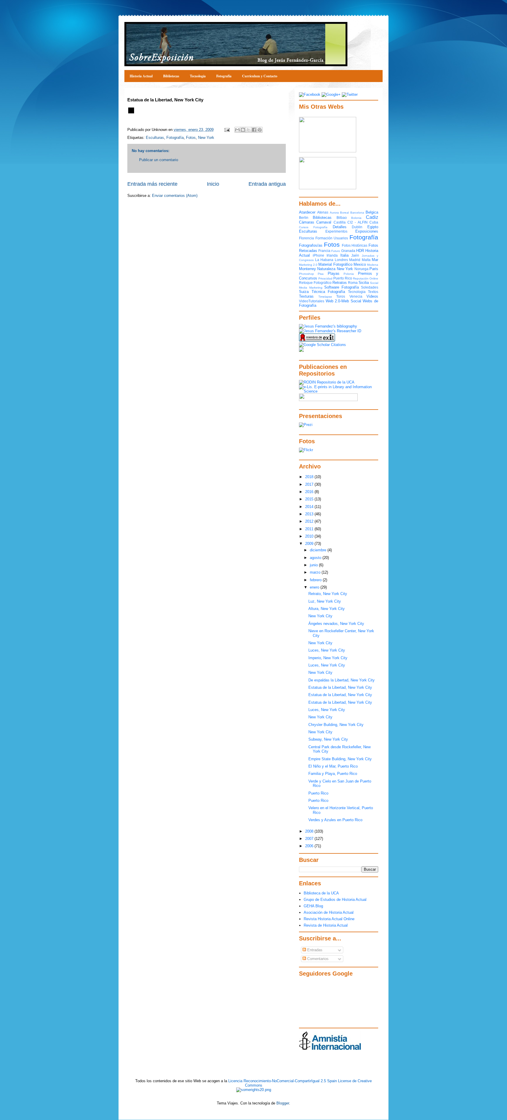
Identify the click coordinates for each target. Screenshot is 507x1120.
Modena (372, 264)
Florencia (306, 238)
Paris (373, 269)
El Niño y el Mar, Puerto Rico (333, 766)
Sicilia (364, 282)
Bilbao (342, 217)
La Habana (324, 260)
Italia (344, 255)
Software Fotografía (341, 287)
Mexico (360, 264)
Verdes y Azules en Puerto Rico (335, 820)
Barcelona (357, 212)
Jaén (355, 255)
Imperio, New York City (327, 658)
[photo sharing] (131, 112)
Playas (333, 273)
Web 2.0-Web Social (343, 301)
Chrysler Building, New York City (336, 724)
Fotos (191, 137)
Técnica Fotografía (328, 291)
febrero (316, 580)
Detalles (340, 227)
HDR (360, 250)
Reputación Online (365, 278)
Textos (373, 292)
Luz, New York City (324, 601)
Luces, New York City (326, 650)
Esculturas (155, 137)
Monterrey (307, 269)
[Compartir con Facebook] (254, 130)
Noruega (361, 269)
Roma (353, 282)
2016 (310, 492)
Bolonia (356, 217)
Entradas (314, 950)
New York (206, 137)
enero (315, 587)
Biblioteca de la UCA (321, 893)
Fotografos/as (310, 245)
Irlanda (332, 255)
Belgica (372, 212)
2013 (310, 514)
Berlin (303, 217)
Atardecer (307, 212)
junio (314, 565)
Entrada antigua (267, 184)
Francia (324, 251)
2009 (310, 543)
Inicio (213, 184)
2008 (310, 831)
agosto (316, 557)
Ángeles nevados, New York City (336, 623)
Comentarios (317, 959)
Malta (366, 260)
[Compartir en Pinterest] (260, 130)
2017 (310, 484)
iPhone (318, 255)
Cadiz (372, 217)
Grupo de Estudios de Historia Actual (335, 899)
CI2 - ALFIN (357, 222)
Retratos (339, 282)
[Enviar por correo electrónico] (237, 130)
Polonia (349, 273)
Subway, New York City (328, 739)
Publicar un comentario (158, 160)
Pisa (321, 273)
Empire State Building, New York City (340, 759)
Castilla (340, 222)
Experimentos (336, 231)
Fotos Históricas (355, 245)
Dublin (357, 227)
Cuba (373, 222)
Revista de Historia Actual (326, 925)
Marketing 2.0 (308, 264)
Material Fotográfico (335, 264)
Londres (341, 260)
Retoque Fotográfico (315, 282)
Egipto (372, 227)
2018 (310, 477)
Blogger (282, 1103)
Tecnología (198, 76)
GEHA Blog (313, 906)
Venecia (355, 296)
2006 (310, 846)
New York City (320, 616)
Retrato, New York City (327, 593)
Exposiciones (366, 231)
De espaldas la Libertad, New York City (341, 680)
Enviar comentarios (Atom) (174, 195)
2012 (310, 521)
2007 (310, 838)
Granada (348, 251)
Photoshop (306, 273)
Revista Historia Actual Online (329, 919)
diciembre (318, 550)
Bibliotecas (171, 76)
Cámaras (306, 222)
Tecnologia (357, 292)
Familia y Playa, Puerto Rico (332, 773)
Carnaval (323, 222)
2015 (310, 499)
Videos (372, 296)
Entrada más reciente (152, 184)
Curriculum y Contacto (259, 76)
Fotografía (223, 76)
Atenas (322, 212)
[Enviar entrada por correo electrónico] (226, 129)
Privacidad (325, 278)
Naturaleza (326, 269)
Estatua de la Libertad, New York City (340, 687)
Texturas (306, 296)
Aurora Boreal (339, 212)
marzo (316, 572)
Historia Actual (141, 76)
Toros (340, 296)
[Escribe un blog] (243, 130)
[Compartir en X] (248, 130)
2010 (310, 536)
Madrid (354, 260)
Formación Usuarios (331, 238)
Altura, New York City (326, 608)
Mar (375, 260)
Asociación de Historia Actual (329, 912)
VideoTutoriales (311, 301)
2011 (310, 529)
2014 (310, 506)
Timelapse (325, 296)
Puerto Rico (342, 278)
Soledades (369, 287)
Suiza (304, 291)
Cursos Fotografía (313, 227)
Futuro (335, 251)
